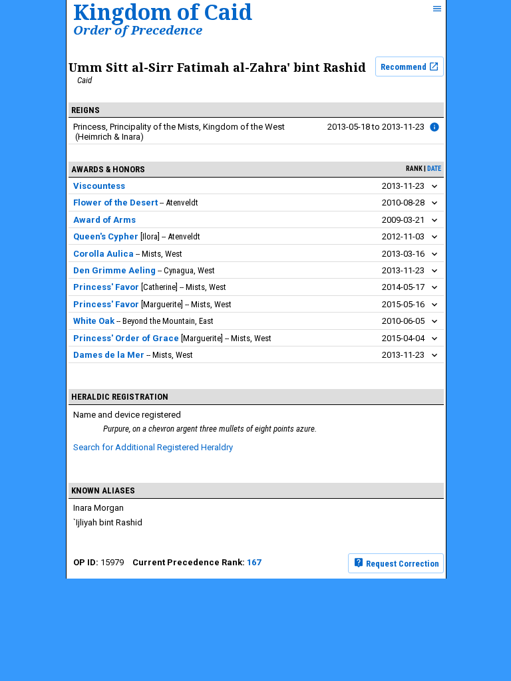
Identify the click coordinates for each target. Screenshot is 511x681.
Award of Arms (104, 220)
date (434, 168)
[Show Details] (434, 187)
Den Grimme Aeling (114, 270)
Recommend (404, 67)
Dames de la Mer (108, 355)
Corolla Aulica (103, 254)
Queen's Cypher (105, 236)
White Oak (93, 321)
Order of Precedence (137, 29)
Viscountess (99, 186)
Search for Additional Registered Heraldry (153, 447)
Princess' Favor (106, 287)
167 (254, 562)
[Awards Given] (434, 127)
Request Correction (401, 563)
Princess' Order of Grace (126, 338)
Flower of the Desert (115, 202)
